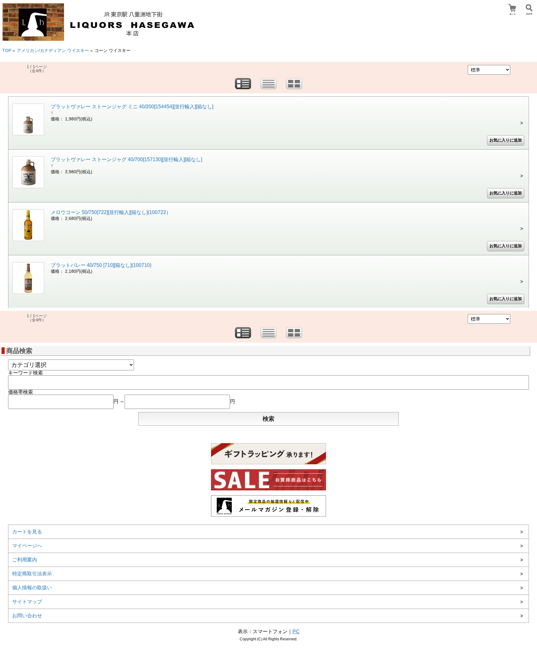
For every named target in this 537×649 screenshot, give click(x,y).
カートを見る (27, 531)
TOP (6, 50)
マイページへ (27, 545)
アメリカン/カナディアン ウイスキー (53, 50)
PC (296, 631)
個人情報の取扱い (32, 587)
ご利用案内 (24, 559)
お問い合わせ (27, 615)
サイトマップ (27, 601)
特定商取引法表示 (32, 573)
